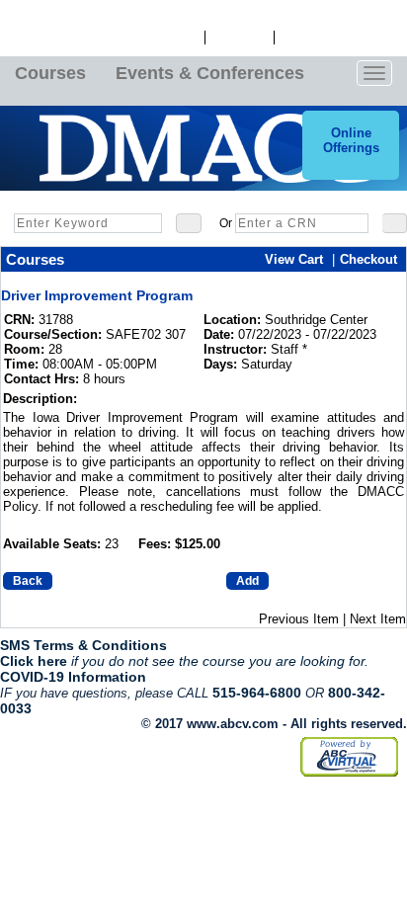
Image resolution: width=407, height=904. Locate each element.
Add (247, 581)
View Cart (239, 37)
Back (27, 581)
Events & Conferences (210, 73)
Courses (50, 73)
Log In (180, 37)
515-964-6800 (256, 692)
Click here (33, 661)
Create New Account (341, 37)
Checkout (368, 259)
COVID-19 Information (73, 677)
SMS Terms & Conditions (83, 645)
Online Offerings (351, 140)
